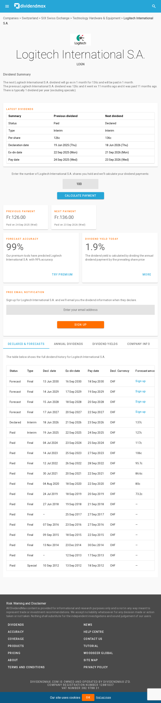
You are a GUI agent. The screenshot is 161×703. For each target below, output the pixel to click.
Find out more (103, 697)
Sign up (140, 381)
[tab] (26, 344)
